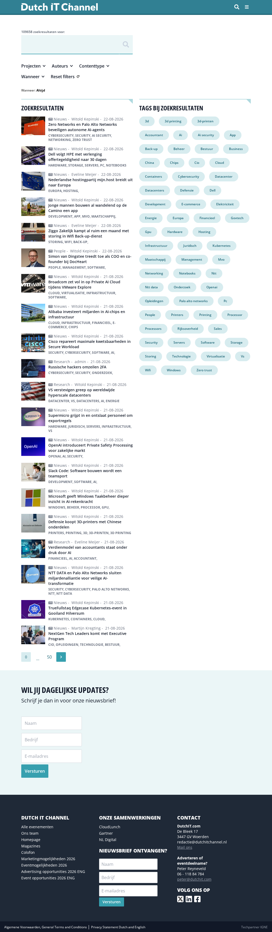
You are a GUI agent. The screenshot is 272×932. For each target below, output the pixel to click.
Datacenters (154, 190)
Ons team (30, 833)
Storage (237, 342)
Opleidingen (154, 301)
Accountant (154, 135)
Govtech (237, 218)
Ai (180, 135)
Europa (178, 218)
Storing (150, 356)
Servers (179, 342)
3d (147, 121)
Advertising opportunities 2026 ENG (53, 871)
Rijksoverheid (187, 328)
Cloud (219, 162)
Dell (212, 190)
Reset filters (63, 77)
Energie (151, 218)
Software (208, 342)
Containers (153, 176)
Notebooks (187, 273)
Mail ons (184, 847)
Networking (154, 273)
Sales (218, 328)
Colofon (28, 852)
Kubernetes (221, 245)
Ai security (206, 135)
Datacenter (223, 176)
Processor (234, 315)
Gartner (106, 833)
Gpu (148, 232)
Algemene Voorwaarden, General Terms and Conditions (46, 927)
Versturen (35, 771)
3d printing (173, 121)
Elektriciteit (225, 204)
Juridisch (190, 245)
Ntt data (151, 287)
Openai (211, 287)
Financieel (207, 218)
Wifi (148, 370)
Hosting (204, 232)
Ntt (213, 273)
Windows (174, 370)
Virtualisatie (216, 356)
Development (155, 204)
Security (151, 342)
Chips (174, 162)
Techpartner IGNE (254, 927)
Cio (196, 162)
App (233, 135)
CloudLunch (109, 826)
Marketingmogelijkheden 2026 (48, 858)
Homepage (30, 839)
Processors (153, 328)
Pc (225, 301)
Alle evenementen (37, 826)
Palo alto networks (193, 301)
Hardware (174, 232)
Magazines (30, 845)
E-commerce (190, 204)
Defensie (187, 190)
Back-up (151, 149)
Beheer (179, 149)
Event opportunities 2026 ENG (48, 877)
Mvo (221, 259)
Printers (177, 315)
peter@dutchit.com (194, 879)
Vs (242, 356)
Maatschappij (155, 259)
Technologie (181, 356)
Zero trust (204, 370)
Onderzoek (182, 287)
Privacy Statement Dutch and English (118, 927)
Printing (205, 315)
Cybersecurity (188, 176)
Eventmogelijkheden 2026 (44, 865)
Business (236, 149)
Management (191, 259)
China (149, 162)
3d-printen (205, 121)
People (150, 315)
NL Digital (107, 839)
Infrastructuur (156, 245)
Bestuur (207, 149)
